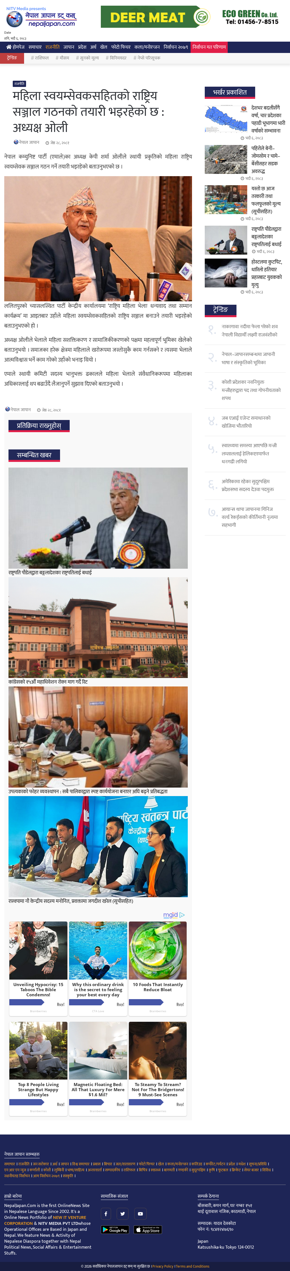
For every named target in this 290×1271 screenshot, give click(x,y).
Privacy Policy (162, 1266)
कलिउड (196, 1164)
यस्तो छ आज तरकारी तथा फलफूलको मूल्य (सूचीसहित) (266, 200)
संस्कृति (68, 1176)
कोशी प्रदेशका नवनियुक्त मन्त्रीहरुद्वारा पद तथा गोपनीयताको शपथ (251, 390)
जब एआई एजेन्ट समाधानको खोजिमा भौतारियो (246, 422)
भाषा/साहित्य (75, 1170)
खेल (103, 47)
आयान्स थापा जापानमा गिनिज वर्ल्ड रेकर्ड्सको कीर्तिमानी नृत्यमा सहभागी (250, 517)
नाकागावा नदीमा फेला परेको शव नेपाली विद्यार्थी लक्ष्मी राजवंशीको (250, 331)
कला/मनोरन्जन (147, 47)
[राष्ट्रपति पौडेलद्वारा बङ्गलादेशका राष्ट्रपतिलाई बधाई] (98, 518)
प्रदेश (82, 47)
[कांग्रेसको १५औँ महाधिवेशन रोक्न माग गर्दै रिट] (98, 627)
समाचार (35, 47)
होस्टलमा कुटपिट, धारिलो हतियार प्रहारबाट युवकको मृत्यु (266, 273)
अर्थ (93, 47)
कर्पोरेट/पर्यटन (215, 1164)
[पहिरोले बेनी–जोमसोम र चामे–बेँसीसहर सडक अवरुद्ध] (226, 159)
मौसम (64, 58)
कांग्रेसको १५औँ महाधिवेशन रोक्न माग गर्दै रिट (48, 682)
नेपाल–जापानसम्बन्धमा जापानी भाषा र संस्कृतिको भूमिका (248, 358)
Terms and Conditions (192, 1266)
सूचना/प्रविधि (257, 1164)
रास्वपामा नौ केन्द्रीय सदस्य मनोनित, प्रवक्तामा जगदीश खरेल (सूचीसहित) (70, 901)
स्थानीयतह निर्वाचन (17, 1176)
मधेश (242, 1164)
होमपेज (18, 47)
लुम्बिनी (59, 1170)
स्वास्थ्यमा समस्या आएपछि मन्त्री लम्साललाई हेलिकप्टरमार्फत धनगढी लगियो (249, 454)
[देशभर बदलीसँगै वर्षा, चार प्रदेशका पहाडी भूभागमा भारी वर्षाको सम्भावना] (226, 119)
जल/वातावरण (125, 1164)
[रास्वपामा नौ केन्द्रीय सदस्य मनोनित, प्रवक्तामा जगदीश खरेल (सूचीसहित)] (98, 846)
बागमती (169, 1170)
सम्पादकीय (112, 1170)
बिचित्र (143, 1170)
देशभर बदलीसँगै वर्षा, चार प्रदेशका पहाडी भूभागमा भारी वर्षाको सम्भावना (268, 119)
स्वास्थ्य (156, 1170)
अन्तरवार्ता (95, 1170)
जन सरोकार (41, 1164)
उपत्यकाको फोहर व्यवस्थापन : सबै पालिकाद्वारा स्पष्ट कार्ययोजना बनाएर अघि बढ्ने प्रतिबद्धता (87, 792)
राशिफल (42, 58)
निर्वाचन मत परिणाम (209, 47)
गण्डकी (183, 1170)
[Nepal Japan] (42, 17)
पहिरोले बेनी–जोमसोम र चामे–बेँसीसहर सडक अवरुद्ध (265, 160)
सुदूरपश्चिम (198, 1170)
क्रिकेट (236, 1170)
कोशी (47, 1170)
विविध (266, 1170)
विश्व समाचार (80, 1164)
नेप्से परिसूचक (149, 58)
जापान (68, 47)
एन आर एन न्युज (15, 1170)
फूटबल (223, 1170)
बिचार (108, 1164)
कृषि (212, 1170)
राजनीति (52, 47)
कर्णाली (34, 1170)
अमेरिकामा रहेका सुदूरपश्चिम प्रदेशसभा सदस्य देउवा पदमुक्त (248, 485)
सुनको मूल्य (89, 58)
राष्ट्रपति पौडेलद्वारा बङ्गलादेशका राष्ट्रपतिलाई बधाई (50, 573)
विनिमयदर (118, 58)
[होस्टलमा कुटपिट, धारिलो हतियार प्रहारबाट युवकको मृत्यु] (226, 273)
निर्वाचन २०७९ (176, 47)
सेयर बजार (251, 1170)
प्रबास (97, 1164)
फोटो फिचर (121, 47)
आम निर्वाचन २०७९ (46, 1176)
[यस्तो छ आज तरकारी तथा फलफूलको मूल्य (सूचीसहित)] (226, 199)
